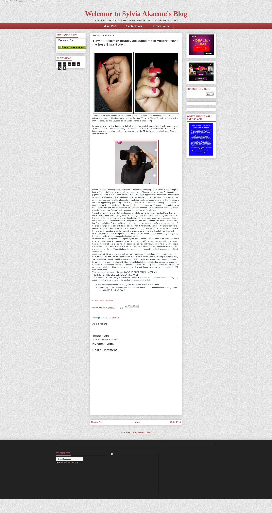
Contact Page (134, 25)
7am (173, 265)
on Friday (111, 190)
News (111, 300)
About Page (110, 25)
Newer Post (97, 422)
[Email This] (126, 306)
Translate (75, 463)
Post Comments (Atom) (141, 432)
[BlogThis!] (129, 306)
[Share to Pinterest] (137, 306)
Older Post (175, 422)
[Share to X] (131, 306)
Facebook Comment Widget (100, 300)
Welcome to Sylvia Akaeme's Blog (136, 14)
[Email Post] (121, 308)
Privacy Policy (160, 25)
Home (137, 422)
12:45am (134, 190)
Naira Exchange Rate (73, 47)
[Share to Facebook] (134, 306)
